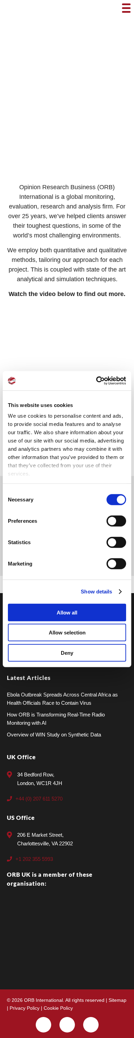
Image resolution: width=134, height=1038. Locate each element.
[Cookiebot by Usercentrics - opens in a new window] (96, 380)
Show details (96, 591)
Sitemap (117, 1000)
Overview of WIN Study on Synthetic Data (54, 734)
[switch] (116, 520)
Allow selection (67, 632)
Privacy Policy (25, 1008)
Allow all (67, 612)
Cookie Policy (58, 1008)
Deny (67, 652)
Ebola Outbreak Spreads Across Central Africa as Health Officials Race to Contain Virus (62, 699)
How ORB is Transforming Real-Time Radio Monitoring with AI (56, 719)
